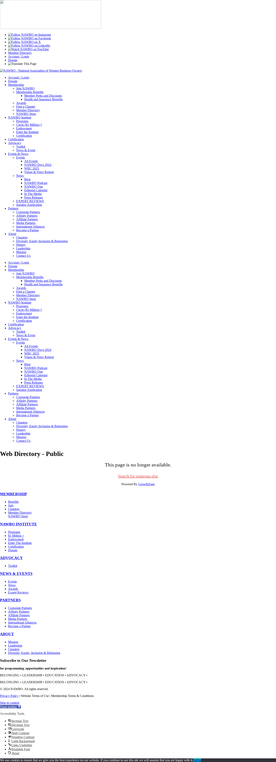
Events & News (18, 154)
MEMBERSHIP (13, 494)
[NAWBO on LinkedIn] (29, 45)
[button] (10, 706)
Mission (21, 252)
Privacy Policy (9, 696)
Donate (12, 60)
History (21, 244)
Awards (21, 103)
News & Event (25, 150)
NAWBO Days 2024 (37, 164)
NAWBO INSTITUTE (18, 524)
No (199, 760)
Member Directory (20, 53)
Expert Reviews (18, 592)
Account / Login (18, 56)
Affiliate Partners (27, 219)
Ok (195, 760)
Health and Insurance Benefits (43, 99)
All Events (31, 161)
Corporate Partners (28, 212)
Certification (24, 135)
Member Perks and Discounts (43, 95)
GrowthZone (146, 484)
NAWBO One (33, 186)
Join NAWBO (25, 88)
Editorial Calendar (35, 190)
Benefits (13, 501)
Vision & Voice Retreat (39, 172)
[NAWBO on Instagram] (29, 34)
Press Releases (33, 197)
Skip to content (9, 702)
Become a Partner (27, 230)
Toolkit (20, 146)
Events (20, 157)
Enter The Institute (20, 543)
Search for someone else (138, 476)
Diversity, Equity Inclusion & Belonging (42, 241)
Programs (22, 121)
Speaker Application (29, 204)
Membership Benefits (29, 92)
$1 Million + (16, 535)
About (12, 234)
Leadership (23, 248)
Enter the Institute (27, 132)
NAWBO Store (26, 114)
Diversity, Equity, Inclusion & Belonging (34, 653)
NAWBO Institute (19, 117)
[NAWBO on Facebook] (29, 38)
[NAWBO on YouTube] (28, 49)
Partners (13, 208)
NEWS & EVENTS (16, 574)
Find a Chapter (25, 106)
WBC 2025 (31, 168)
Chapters (21, 237)
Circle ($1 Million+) (29, 124)
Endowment (24, 128)
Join (10, 505)
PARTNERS (10, 600)
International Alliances (30, 226)
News (20, 175)
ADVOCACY (11, 558)
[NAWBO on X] (24, 42)
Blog (27, 179)
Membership (16, 84)
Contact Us (23, 255)
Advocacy (14, 143)
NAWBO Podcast (35, 183)
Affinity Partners (26, 215)
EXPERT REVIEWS (30, 201)
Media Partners (25, 223)
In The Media (33, 194)
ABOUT (7, 634)
